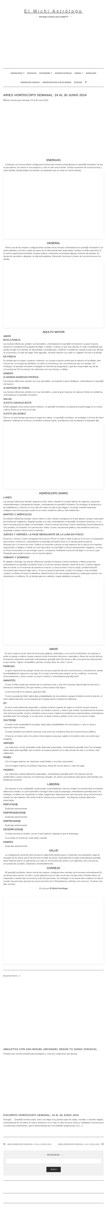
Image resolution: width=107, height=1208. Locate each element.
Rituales (78, 82)
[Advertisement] (53, 43)
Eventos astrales (63, 73)
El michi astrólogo (53, 11)
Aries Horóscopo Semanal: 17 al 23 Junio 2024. (29, 1144)
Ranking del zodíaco (30, 82)
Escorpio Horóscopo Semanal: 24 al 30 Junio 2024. (41, 1115)
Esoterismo (45, 73)
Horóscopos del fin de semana (56, 82)
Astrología (91, 73)
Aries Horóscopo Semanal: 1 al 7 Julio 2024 (79, 1144)
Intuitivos (32, 73)
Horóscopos (17, 73)
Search (53, 1169)
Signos (78, 73)
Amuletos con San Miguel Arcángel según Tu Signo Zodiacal (50, 1049)
